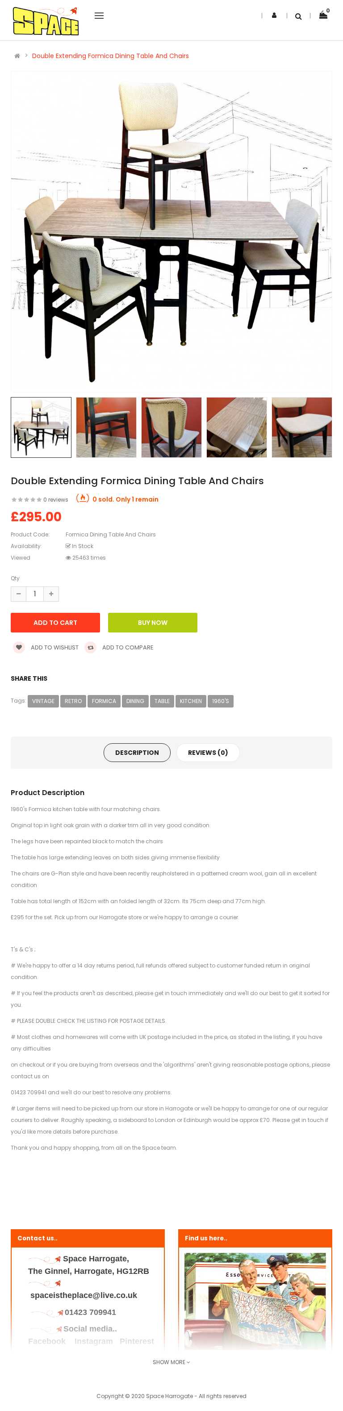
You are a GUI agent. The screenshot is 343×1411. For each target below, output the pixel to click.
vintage (43, 701)
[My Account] (274, 15)
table (162, 701)
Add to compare (127, 647)
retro (73, 701)
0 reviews (55, 499)
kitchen (191, 701)
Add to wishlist (54, 647)
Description (137, 752)
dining (135, 701)
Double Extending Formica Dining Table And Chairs (110, 56)
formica (104, 701)
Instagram (94, 1341)
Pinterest (137, 1341)
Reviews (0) (208, 752)
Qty (15, 578)
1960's (220, 701)
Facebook (48, 1341)
